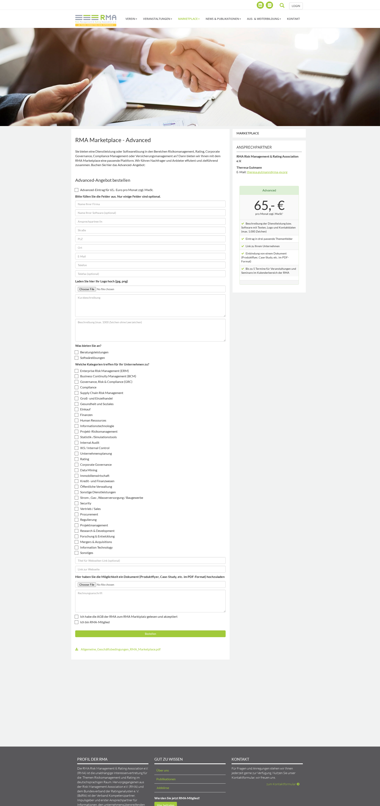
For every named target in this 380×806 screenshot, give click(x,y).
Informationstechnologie (97, 426)
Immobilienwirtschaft (94, 475)
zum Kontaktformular (281, 784)
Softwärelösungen (92, 357)
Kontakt (293, 19)
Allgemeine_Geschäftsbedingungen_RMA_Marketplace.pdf (120, 649)
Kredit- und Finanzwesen (97, 481)
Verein (130, 19)
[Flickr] (269, 5)
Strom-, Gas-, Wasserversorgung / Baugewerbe (111, 497)
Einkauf (85, 409)
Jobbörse (162, 788)
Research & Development (97, 531)
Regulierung (88, 519)
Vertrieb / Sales (90, 509)
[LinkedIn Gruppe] (260, 5)
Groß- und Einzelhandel (96, 398)
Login (296, 6)
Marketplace (188, 19)
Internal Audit (89, 442)
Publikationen (166, 779)
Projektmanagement (94, 525)
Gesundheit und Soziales (97, 404)
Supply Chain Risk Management (101, 393)
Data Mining (88, 470)
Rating (84, 459)
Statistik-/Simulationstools (98, 437)
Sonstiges (86, 553)
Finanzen (86, 415)
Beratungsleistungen (94, 352)
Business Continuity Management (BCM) (108, 376)
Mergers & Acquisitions (96, 542)
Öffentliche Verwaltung (96, 486)
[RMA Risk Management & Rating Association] (95, 19)
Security (85, 503)
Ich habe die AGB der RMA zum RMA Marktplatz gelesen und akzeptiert (129, 616)
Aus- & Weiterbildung (263, 19)
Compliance (88, 387)
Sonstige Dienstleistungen (98, 492)
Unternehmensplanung (96, 453)
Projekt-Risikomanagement (99, 431)
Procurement (89, 514)
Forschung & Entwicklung (97, 536)
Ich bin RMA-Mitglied (95, 622)
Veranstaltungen (156, 19)
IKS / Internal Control (94, 448)
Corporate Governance (96, 464)
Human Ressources (93, 420)
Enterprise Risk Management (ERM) (104, 371)
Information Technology (96, 547)
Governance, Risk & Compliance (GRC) (106, 381)
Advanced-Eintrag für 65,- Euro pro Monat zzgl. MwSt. (116, 190)
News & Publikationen (222, 19)
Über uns (162, 770)
